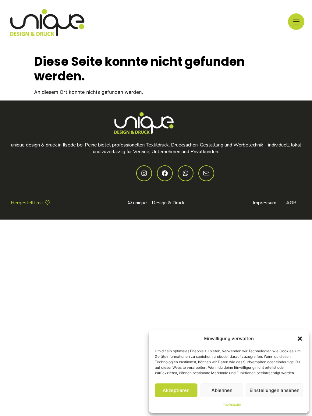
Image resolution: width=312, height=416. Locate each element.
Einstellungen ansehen (275, 390)
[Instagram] (144, 173)
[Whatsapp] (185, 173)
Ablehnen (221, 390)
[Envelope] (206, 173)
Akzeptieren (176, 390)
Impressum (232, 404)
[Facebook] (165, 173)
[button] (300, 339)
